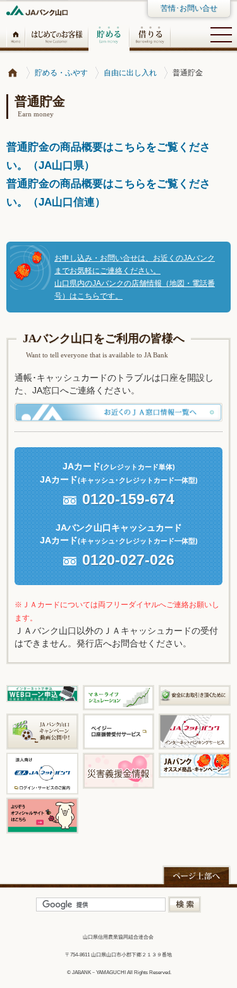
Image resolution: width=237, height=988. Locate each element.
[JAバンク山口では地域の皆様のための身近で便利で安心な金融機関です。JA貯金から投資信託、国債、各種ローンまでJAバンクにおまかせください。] (12, 72)
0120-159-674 (128, 499)
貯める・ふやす (61, 72)
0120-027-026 (128, 560)
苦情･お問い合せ (189, 8)
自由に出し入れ (130, 72)
